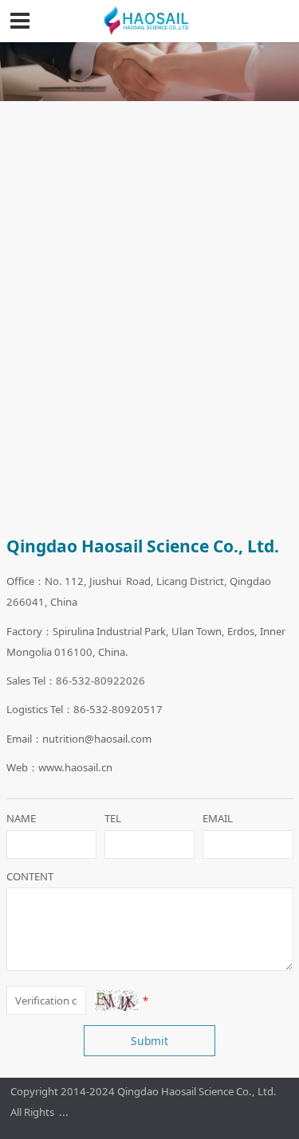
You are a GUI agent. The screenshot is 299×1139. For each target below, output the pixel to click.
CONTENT (29, 876)
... (64, 1112)
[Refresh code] (117, 1000)
